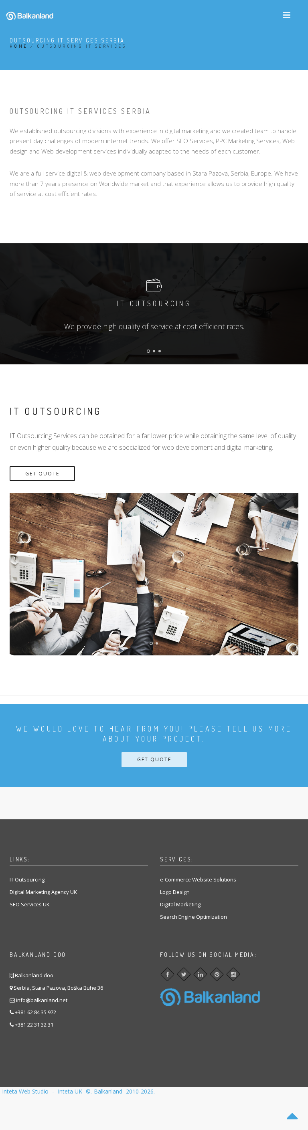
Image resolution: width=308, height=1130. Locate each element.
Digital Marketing (180, 904)
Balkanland (108, 1091)
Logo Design (175, 892)
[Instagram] (233, 974)
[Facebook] (167, 974)
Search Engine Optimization (193, 916)
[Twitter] (184, 974)
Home (19, 46)
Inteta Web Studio (26, 1091)
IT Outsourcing (27, 879)
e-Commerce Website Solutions (198, 879)
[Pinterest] (217, 974)
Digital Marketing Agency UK (43, 892)
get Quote (42, 473)
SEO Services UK (30, 904)
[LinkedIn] (200, 974)
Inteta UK (71, 1091)
